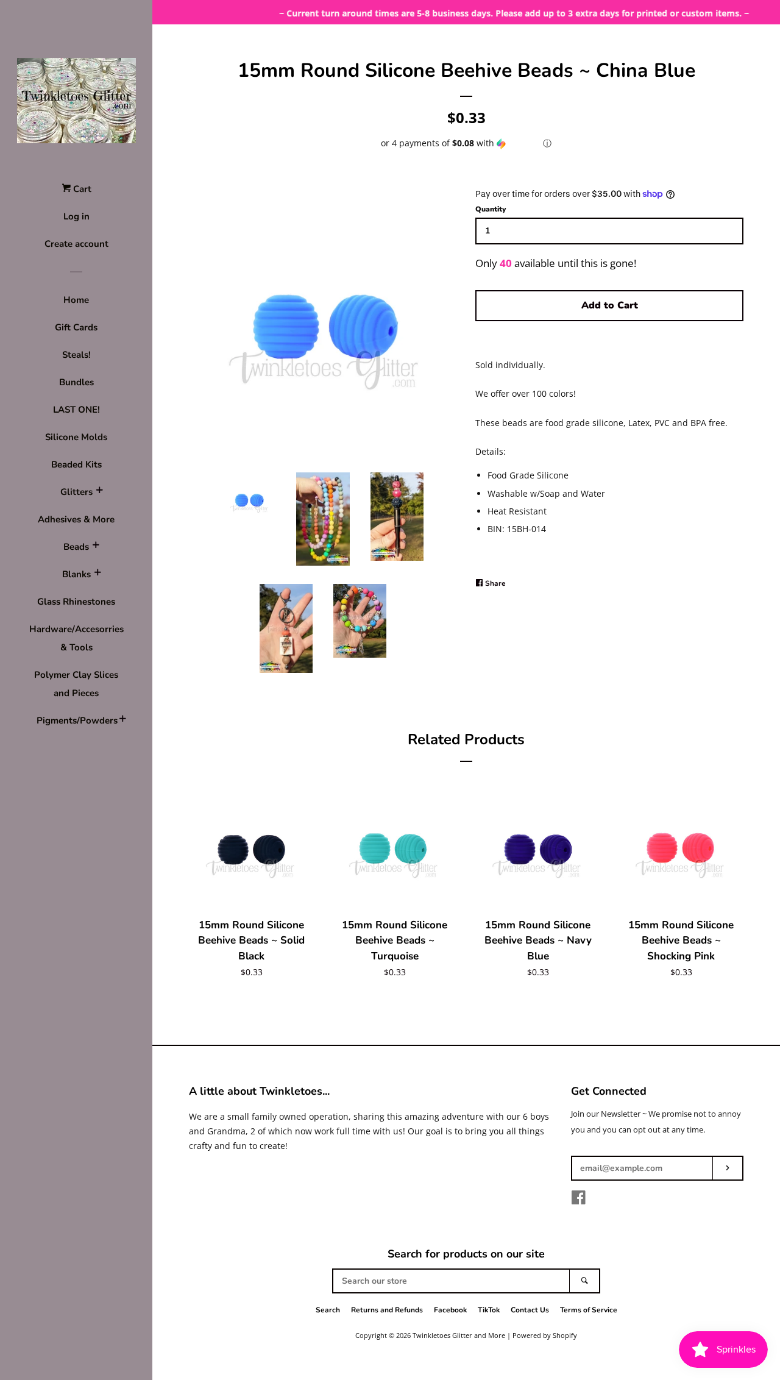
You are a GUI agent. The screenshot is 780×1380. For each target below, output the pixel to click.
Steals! (76, 355)
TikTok (489, 1310)
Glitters (76, 492)
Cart (81, 189)
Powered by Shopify (544, 1335)
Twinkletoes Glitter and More (459, 1335)
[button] (466, 143)
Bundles (76, 382)
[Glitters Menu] (99, 492)
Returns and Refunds (387, 1310)
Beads (76, 547)
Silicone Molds (76, 437)
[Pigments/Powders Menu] (122, 720)
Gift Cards (76, 327)
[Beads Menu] (95, 547)
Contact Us (530, 1310)
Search (328, 1310)
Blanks (76, 574)
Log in (76, 216)
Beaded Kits (76, 464)
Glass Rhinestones (76, 602)
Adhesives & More (76, 519)
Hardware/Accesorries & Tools (76, 638)
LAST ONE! (76, 410)
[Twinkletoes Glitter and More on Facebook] (578, 1200)
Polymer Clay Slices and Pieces (76, 684)
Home (76, 300)
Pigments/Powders (76, 720)
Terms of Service (588, 1310)
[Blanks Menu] (97, 574)
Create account (76, 244)
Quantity (490, 209)
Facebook (450, 1310)
